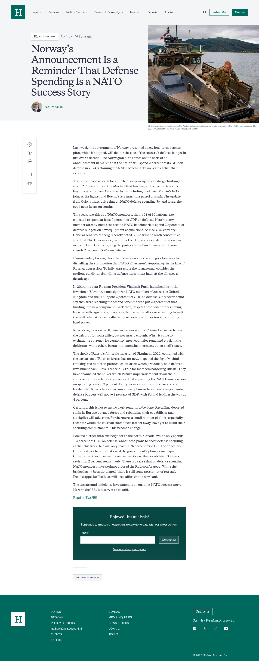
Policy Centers (76, 12)
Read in (85, 497)
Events (135, 12)
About (168, 12)
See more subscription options (129, 549)
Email (84, 533)
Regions (53, 12)
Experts (152, 12)
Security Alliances (87, 577)
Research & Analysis (108, 12)
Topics (36, 12)
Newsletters (119, 623)
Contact (115, 611)
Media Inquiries (120, 617)
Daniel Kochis (54, 107)
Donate (114, 628)
